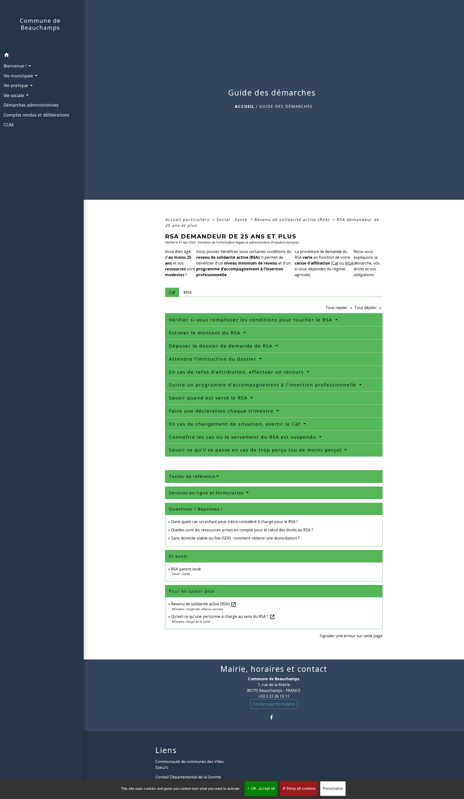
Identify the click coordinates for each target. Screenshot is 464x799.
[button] (42, 55)
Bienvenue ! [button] (16, 66)
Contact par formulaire (274, 704)
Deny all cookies (300, 788)
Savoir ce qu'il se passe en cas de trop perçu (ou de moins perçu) (256, 450)
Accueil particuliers (188, 219)
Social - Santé (232, 219)
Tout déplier (368, 307)
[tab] (172, 292)
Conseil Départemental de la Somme (188, 777)
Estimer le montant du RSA (205, 333)
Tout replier (339, 307)
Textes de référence (192, 476)
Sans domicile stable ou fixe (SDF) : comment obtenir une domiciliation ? (235, 538)
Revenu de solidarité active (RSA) (292, 219)
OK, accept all (262, 788)
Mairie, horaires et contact (273, 668)
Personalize (333, 788)
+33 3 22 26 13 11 (273, 696)
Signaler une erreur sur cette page (351, 635)
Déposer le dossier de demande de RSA (221, 346)
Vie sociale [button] (14, 95)
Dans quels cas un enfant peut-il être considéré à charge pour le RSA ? (234, 521)
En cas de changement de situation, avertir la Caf (235, 424)
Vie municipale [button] (19, 76)
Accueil (244, 106)
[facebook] (274, 717)
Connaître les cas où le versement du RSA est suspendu (243, 437)
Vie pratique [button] (16, 85)
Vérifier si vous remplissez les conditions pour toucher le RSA (251, 320)
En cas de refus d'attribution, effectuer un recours (237, 372)
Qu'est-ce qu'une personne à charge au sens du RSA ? (223, 616)
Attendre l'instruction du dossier (213, 359)
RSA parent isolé (186, 569)
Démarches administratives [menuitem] (31, 105)
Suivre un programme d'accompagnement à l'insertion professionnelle (263, 385)
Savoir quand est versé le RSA (209, 398)
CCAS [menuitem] (9, 124)
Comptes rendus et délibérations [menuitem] (36, 115)
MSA (349, 263)
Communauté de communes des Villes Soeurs (189, 764)
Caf (335, 263)
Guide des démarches (286, 106)
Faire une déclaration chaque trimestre (222, 411)
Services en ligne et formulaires (207, 493)
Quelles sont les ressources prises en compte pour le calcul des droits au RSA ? (242, 530)
